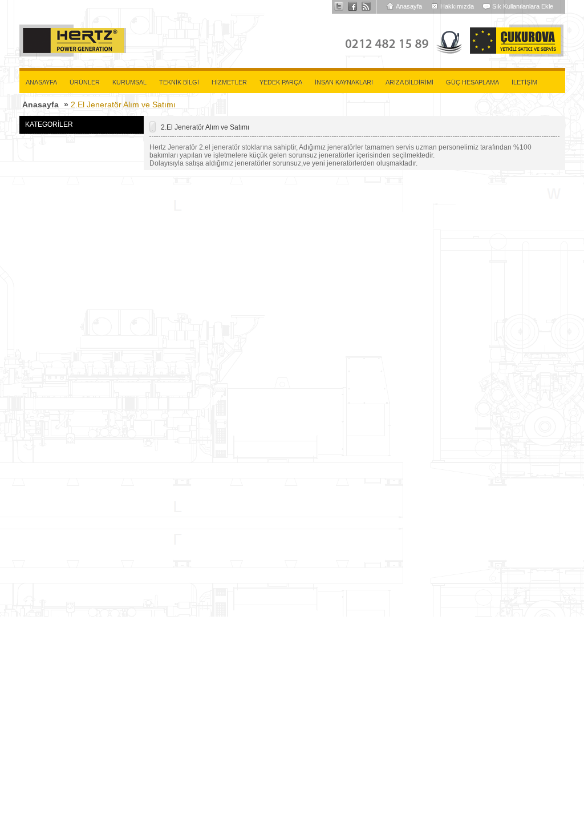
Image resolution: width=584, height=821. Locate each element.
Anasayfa (409, 6)
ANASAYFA (41, 82)
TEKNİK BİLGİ (179, 82)
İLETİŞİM (524, 82)
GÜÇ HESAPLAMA (472, 82)
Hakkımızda (457, 6)
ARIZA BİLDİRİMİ (409, 82)
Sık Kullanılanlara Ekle (522, 6)
